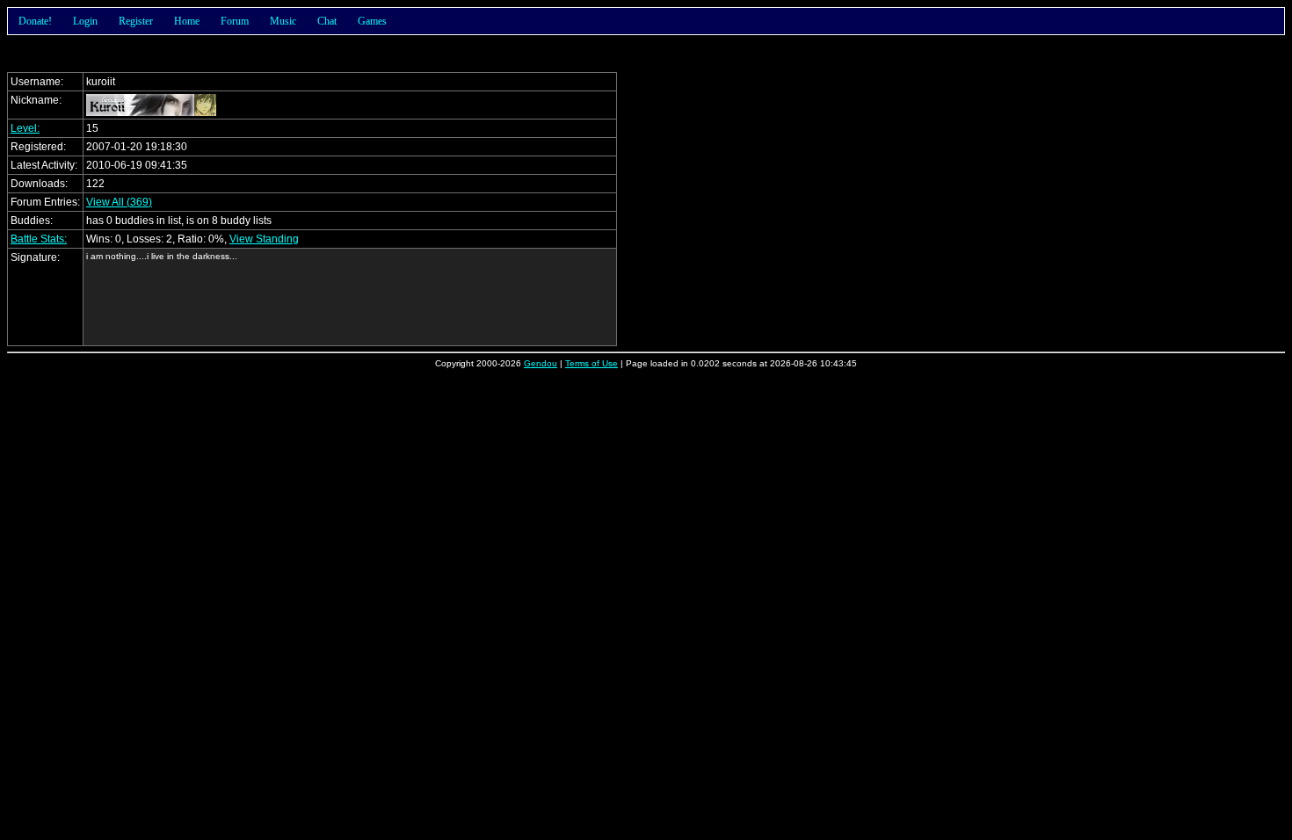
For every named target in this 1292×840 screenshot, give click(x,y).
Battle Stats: (39, 239)
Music (283, 21)
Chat (327, 21)
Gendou (540, 363)
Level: (25, 128)
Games (372, 21)
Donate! (35, 21)
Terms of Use (591, 363)
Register (136, 21)
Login (85, 21)
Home (187, 21)
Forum (235, 21)
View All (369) (119, 202)
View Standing (264, 239)
